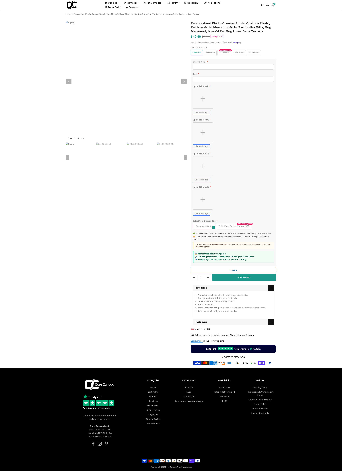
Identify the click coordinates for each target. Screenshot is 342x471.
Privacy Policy (260, 404)
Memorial (132, 2)
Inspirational (214, 2)
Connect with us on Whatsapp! (188, 401)
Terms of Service (260, 408)
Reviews (133, 7)
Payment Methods (260, 413)
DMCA (224, 401)
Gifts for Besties (153, 419)
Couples (112, 2)
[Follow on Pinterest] (106, 444)
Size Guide (224, 396)
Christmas (153, 401)
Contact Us (189, 396)
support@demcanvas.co (100, 436)
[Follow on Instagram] (100, 444)
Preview (233, 270)
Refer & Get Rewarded (224, 392)
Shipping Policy (260, 387)
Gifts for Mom (153, 410)
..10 (82, 138)
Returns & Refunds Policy (260, 399)
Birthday (153, 396)
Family (174, 2)
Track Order (114, 7)
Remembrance (153, 423)
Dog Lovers (153, 414)
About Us (189, 387)
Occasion (192, 2)
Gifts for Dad (153, 405)
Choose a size (199, 47)
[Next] (184, 81)
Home (68, 14)
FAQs (188, 392)
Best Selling (153, 392)
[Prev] (68, 81)
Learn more (197, 341)
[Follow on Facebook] (93, 444)
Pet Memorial (154, 2)
